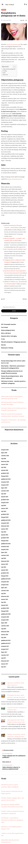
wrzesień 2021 (5, 582)
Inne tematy (4, 327)
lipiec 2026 (4, 452)
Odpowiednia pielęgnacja (9, 69)
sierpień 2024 (5, 502)
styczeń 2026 (4, 470)
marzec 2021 (4, 599)
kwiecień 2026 (5, 461)
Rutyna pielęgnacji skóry (8, 330)
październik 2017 (5, 643)
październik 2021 (5, 579)
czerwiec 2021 (5, 590)
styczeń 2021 (4, 605)
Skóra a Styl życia (6, 333)
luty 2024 (3, 511)
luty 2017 (3, 667)
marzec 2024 (4, 508)
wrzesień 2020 (5, 617)
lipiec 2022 (4, 552)
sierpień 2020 (5, 620)
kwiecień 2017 (5, 661)
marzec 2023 (4, 529)
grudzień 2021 (5, 573)
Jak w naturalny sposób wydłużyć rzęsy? (15, 249)
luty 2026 (3, 467)
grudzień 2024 (5, 499)
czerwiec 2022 (5, 555)
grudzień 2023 (5, 514)
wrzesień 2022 (5, 546)
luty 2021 (3, 602)
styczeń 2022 (4, 570)
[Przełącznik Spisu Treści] (13, 67)
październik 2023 (5, 520)
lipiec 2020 (4, 623)
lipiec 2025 (4, 488)
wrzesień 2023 (5, 523)
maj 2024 (3, 505)
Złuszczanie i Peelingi (7, 348)
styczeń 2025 (4, 496)
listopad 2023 (4, 517)
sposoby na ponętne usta (13, 44)
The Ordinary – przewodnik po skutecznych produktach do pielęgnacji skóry (12, 820)
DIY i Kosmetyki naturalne (8, 324)
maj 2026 (3, 458)
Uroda (3, 9)
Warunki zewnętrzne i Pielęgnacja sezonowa (13, 342)
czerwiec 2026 (5, 455)
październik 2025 (5, 479)
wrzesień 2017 (5, 646)
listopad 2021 (4, 576)
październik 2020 (5, 614)
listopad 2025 (4, 476)
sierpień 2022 (5, 549)
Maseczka (5, 74)
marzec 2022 (4, 564)
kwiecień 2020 (5, 631)
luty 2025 (3, 494)
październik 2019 (5, 640)
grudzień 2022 (5, 538)
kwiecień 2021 (5, 596)
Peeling (5, 71)
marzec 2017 (4, 664)
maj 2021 (3, 593)
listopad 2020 (4, 611)
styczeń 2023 (4, 535)
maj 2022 (3, 558)
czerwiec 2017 (5, 655)
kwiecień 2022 (5, 561)
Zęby (4, 72)
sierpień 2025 (5, 485)
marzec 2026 (4, 464)
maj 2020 (3, 628)
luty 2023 (3, 532)
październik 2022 (5, 543)
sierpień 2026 (5, 450)
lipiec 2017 (4, 652)
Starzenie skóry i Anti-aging (9, 336)
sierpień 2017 (5, 649)
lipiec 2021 (4, 587)
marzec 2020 (4, 634)
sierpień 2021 (5, 584)
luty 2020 (3, 637)
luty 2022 (3, 567)
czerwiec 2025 (5, 491)
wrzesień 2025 (5, 482)
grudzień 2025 (5, 473)
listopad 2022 (4, 540)
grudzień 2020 (5, 608)
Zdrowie (3, 345)
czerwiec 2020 (5, 626)
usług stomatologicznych (15, 179)
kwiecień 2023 (5, 526)
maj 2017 (3, 658)
